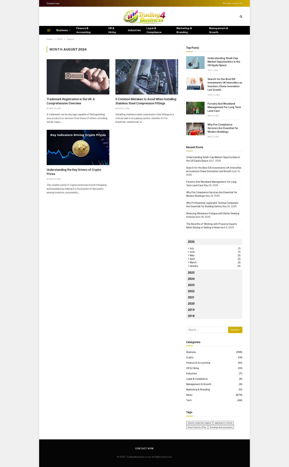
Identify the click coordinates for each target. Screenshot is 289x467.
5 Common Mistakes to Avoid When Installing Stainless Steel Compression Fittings (145, 101)
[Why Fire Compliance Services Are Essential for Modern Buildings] (195, 129)
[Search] (240, 16)
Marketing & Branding (184, 30)
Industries (134, 30)
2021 (191, 297)
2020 (191, 303)
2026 (191, 241)
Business (62, 30)
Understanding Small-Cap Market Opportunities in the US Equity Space (224, 62)
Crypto (190, 357)
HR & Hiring (112, 30)
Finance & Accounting (83, 30)
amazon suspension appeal (199, 423)
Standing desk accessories (221, 427)
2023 (191, 285)
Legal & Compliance (154, 30)
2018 (191, 316)
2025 (191, 272)
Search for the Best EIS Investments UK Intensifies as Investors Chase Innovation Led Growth (225, 84)
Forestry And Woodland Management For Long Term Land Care (224, 107)
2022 (191, 291)
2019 (191, 309)
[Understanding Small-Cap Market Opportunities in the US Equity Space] (195, 62)
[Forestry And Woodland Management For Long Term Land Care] (195, 108)
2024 (191, 279)
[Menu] (49, 30)
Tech (189, 400)
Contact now (53, 3)
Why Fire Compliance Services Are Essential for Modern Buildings (223, 128)
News (189, 395)
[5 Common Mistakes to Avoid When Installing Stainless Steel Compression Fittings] (146, 77)
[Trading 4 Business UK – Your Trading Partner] (144, 16)
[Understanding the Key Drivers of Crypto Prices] (78, 147)
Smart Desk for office (197, 427)
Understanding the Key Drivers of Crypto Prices (74, 171)
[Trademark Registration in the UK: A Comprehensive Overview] (78, 77)
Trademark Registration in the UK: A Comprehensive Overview (71, 101)
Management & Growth (218, 30)
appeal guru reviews (223, 423)
